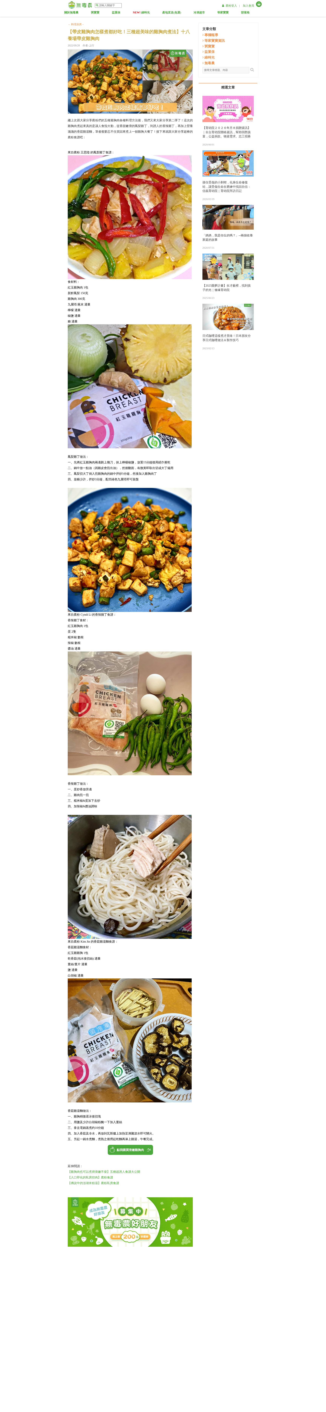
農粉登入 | (233, 5)
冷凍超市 (202, 13)
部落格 (249, 13)
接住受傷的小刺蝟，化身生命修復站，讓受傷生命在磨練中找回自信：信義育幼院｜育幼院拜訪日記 (226, 187)
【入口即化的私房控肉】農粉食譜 (90, 1177)
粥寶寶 (98, 13)
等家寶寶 (226, 13)
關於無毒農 (72, 13)
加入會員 (248, 5)
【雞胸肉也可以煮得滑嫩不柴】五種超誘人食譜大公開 (104, 1171)
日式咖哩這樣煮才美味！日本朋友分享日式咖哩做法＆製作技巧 (226, 338)
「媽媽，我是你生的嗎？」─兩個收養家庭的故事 (227, 237)
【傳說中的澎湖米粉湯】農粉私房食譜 (93, 1183)
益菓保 (119, 13)
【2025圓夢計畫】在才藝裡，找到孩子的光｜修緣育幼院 (226, 287)
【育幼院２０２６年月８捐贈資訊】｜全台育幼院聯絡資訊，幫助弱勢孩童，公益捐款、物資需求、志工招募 (226, 132)
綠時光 (141, 13)
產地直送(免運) (171, 13)
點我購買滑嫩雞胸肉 (130, 1149)
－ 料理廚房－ (76, 24)
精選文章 (228, 87)
